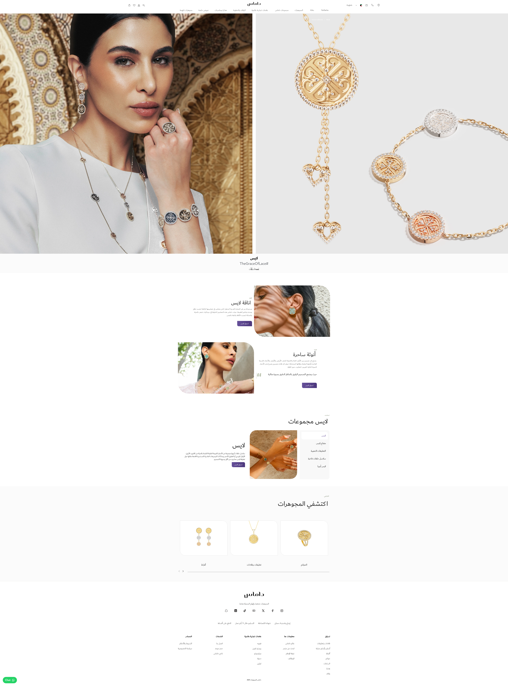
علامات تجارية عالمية (260, 10)
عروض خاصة (203, 10)
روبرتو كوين (256, 648)
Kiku (312, 10)
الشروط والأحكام (186, 643)
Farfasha (324, 10)
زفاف (328, 673)
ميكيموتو (257, 653)
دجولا (259, 658)
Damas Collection (317, 20)
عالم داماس (289, 643)
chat (8, 680)
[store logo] (254, 4)
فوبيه (259, 643)
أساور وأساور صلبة (323, 648)
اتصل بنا (219, 643)
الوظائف (291, 658)
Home (328, 20)
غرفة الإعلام (290, 653)
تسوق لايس (245, 323)
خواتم (328, 658)
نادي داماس (218, 653)
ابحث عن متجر (288, 648)
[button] (357, 5)
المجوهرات (299, 10)
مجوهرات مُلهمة (186, 10)
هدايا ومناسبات (221, 10)
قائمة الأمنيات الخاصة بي (135, 5)
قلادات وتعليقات (323, 643)
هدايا (328, 668)
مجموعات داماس (282, 10)
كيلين (259, 663)
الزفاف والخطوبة (239, 10)
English (349, 5)
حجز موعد (219, 648)
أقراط (328, 653)
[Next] (183, 572)
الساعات (327, 663)
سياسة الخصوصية (185, 648)
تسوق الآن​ (254, 269)
